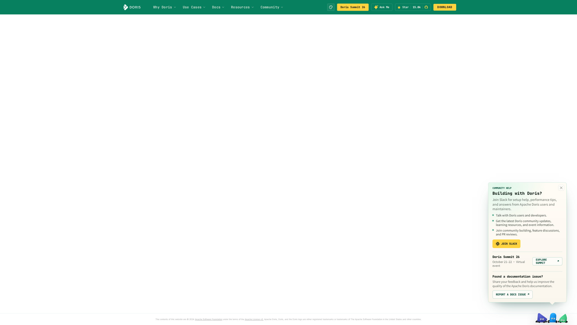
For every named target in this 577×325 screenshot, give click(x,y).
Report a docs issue (512, 294)
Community (270, 7)
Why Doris (162, 7)
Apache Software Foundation (208, 319)
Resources (240, 7)
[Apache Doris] (132, 7)
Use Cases (192, 7)
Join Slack (509, 244)
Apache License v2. (254, 319)
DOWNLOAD (444, 7)
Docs (216, 7)
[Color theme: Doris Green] (330, 7)
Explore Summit (547, 261)
